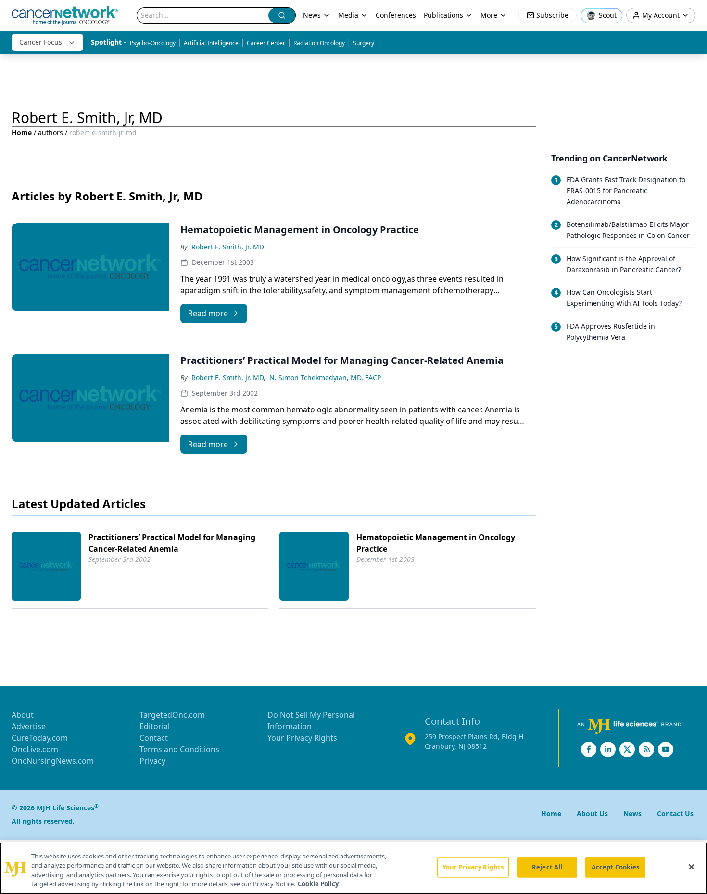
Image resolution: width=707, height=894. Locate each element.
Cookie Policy (318, 884)
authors (50, 132)
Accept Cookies (616, 867)
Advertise (29, 726)
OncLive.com (35, 749)
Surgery (363, 43)
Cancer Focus (40, 42)
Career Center (266, 43)
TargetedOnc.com (172, 714)
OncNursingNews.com (53, 761)
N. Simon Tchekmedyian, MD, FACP (325, 377)
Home (22, 132)
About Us (592, 813)
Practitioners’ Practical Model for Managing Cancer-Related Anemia (171, 543)
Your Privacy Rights (302, 738)
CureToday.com (40, 738)
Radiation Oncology (319, 43)
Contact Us (675, 813)
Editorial (154, 726)
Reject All (547, 867)
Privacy (152, 761)
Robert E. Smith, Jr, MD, (228, 377)
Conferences (396, 15)
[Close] (691, 866)
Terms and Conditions (179, 749)
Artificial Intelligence (211, 43)
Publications (443, 15)
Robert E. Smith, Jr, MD (227, 246)
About (23, 714)
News (312, 15)
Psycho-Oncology (153, 43)
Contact (153, 738)
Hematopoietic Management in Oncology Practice (435, 543)
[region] (353, 868)
